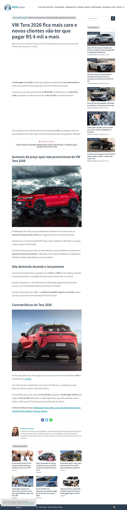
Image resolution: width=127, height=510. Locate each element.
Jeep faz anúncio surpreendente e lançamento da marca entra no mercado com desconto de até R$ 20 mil (100, 77)
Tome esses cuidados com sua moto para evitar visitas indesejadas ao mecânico (100, 129)
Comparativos (70, 7)
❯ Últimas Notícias (45, 7)
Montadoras (96, 7)
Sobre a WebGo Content (55, 507)
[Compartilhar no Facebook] (42, 420)
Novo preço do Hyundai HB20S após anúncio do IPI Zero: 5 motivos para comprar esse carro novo (47, 146)
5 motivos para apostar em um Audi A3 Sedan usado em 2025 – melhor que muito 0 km (101, 156)
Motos (119, 7)
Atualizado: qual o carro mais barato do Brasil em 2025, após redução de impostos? (70, 465)
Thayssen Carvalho (27, 429)
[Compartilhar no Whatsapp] (51, 420)
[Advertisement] (47, 65)
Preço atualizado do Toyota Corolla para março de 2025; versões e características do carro (46, 466)
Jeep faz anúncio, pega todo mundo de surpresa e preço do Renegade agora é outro (70, 491)
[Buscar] (123, 7)
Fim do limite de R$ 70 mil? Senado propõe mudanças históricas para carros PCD (21, 465)
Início (15, 18)
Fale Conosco (43, 507)
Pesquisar (113, 18)
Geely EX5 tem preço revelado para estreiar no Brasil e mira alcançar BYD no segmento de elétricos (100, 50)
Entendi (18, 508)
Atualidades (59, 7)
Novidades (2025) (109, 7)
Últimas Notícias (22, 18)
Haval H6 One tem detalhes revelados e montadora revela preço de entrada (100, 104)
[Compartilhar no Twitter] (46, 420)
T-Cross (28, 379)
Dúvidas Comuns (83, 7)
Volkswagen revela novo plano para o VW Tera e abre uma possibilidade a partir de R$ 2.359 (22, 492)
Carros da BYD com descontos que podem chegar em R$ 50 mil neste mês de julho (46, 492)
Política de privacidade (28, 504)
